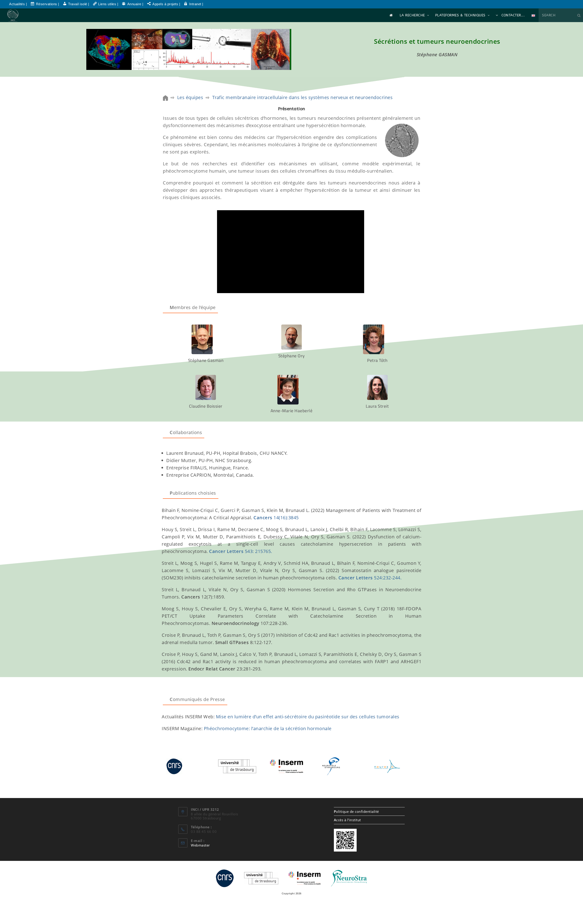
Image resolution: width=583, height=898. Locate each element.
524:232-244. (370, 578)
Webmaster (200, 845)
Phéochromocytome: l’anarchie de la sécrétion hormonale (268, 728)
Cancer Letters (227, 551)
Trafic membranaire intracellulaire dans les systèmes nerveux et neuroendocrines (302, 97)
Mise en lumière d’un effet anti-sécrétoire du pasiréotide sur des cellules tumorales (307, 717)
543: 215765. (258, 551)
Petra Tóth (377, 360)
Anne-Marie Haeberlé (292, 411)
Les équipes (190, 97)
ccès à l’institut (347, 820)
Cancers (263, 517)
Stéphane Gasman (206, 360)
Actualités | (18, 4)
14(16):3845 (286, 517)
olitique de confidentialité (356, 811)
